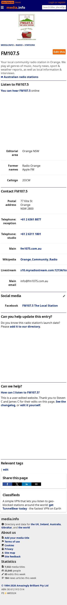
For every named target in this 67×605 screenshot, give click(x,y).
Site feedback (13, 556)
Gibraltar (6, 527)
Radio (19, 45)
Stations (30, 45)
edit (5, 469)
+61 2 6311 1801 (30, 234)
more (18, 2)
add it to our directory (25, 326)
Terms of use (12, 541)
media (16, 7)
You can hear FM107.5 (16, 91)
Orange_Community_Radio (38, 259)
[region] (33, 122)
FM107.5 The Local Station (40, 305)
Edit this (59, 52)
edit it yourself (30, 405)
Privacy (9, 549)
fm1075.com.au (31, 248)
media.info (7, 45)
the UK (35, 524)
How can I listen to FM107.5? (20, 392)
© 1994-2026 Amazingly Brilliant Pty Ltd (24, 585)
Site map (10, 552)
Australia (55, 524)
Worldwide (8, 2)
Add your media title (17, 537)
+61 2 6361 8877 (30, 219)
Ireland (44, 524)
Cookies (9, 545)
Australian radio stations (21, 77)
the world (24, 527)
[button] (7, 484)
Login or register (57, 2)
